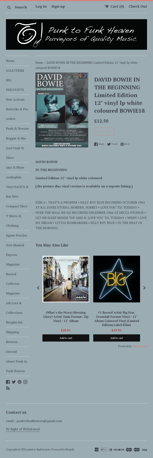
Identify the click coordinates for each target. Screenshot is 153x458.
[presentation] (38, 287)
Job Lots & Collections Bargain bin (14, 312)
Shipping (12, 332)
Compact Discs (16, 206)
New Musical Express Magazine (15, 254)
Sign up (58, 6)
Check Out (138, 6)
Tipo (135, 346)
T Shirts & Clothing (13, 221)
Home (10, 61)
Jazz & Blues (15, 167)
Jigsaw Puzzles (16, 235)
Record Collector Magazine (13, 283)
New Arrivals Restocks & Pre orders (17, 109)
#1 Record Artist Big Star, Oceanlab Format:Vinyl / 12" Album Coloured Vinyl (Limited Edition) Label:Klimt (116, 318)
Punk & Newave (17, 128)
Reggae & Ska (16, 138)
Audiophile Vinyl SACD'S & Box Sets (17, 187)
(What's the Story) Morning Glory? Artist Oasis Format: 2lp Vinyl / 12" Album (65, 316)
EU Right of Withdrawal (23, 429)
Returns (12, 342)
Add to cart (66, 338)
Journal (11, 351)
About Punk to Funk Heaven (16, 366)
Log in (41, 6)
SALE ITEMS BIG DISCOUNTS (15, 80)
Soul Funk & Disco (15, 153)
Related (142, 346)
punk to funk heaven (39, 449)
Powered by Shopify (62, 449)
